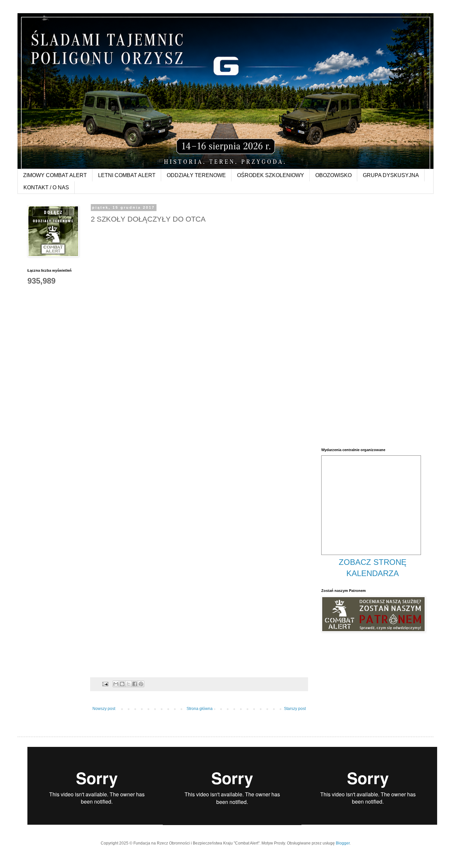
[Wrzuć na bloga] (122, 684)
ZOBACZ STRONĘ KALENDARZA (372, 568)
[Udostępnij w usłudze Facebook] (134, 684)
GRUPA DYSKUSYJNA (391, 175)
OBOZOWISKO (333, 175)
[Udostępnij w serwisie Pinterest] (141, 684)
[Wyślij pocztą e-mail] (116, 684)
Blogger (343, 843)
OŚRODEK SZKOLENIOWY (270, 175)
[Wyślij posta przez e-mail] (105, 684)
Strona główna (200, 708)
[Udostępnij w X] (128, 684)
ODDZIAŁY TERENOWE (196, 175)
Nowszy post (103, 708)
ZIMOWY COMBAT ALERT (55, 175)
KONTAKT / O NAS (46, 187)
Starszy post (295, 708)
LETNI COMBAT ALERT (127, 175)
